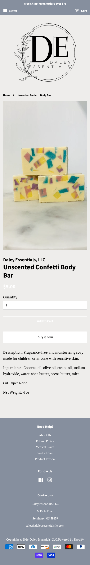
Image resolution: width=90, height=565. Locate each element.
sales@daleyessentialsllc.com (45, 525)
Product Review (45, 459)
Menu (12, 11)
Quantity (10, 297)
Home (6, 95)
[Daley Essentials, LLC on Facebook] (40, 481)
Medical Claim (45, 447)
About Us (45, 435)
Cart (83, 11)
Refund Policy (45, 441)
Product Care (45, 453)
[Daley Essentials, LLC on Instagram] (49, 481)
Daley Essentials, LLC (43, 539)
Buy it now (45, 337)
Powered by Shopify (71, 539)
